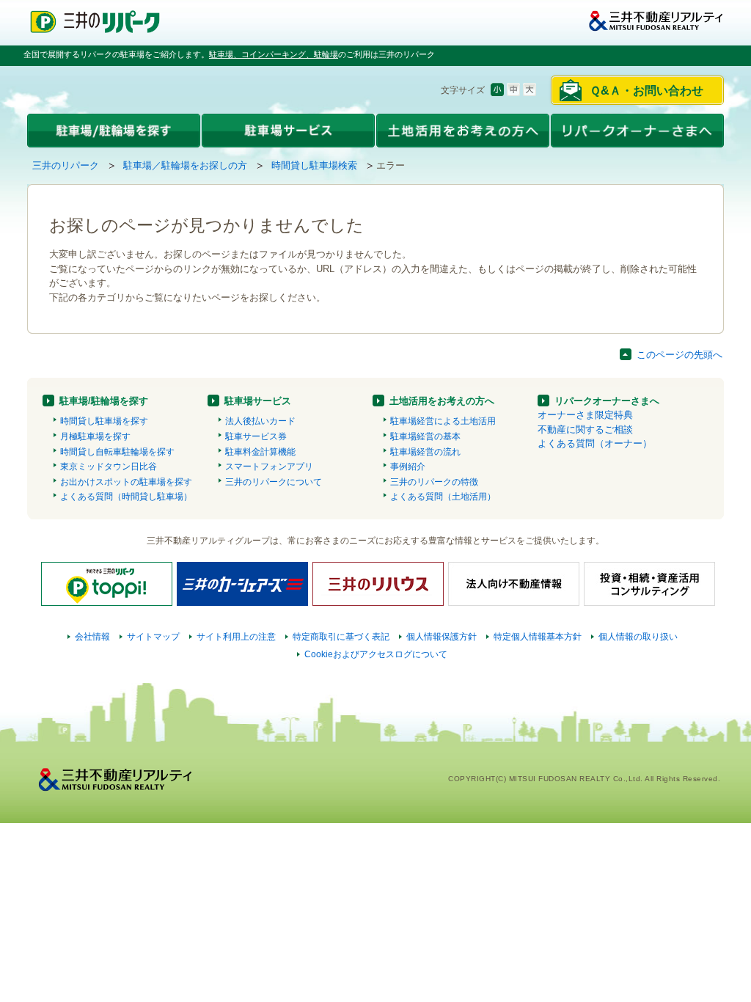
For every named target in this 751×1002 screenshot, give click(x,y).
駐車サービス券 (256, 436)
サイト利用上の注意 (236, 637)
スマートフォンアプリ (269, 466)
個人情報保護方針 (441, 637)
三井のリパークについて (273, 482)
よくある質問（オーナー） (595, 443)
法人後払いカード (260, 421)
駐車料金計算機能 (260, 452)
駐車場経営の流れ (425, 452)
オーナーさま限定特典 (585, 414)
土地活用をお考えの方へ (441, 400)
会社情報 (92, 637)
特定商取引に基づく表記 (341, 637)
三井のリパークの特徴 (434, 482)
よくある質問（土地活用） (443, 496)
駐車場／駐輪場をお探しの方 (185, 165)
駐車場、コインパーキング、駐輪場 (273, 54)
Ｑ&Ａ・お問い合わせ (646, 90)
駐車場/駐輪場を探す (103, 400)
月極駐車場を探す (95, 436)
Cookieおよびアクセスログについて (375, 654)
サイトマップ (153, 637)
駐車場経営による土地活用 (443, 421)
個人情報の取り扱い (638, 637)
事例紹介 (407, 466)
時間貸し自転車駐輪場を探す (117, 452)
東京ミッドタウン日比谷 (108, 466)
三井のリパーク (65, 165)
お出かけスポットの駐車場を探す (126, 482)
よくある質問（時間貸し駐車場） (126, 496)
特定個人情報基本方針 (538, 637)
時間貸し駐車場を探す (104, 421)
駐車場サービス (257, 400)
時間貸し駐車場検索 (314, 165)
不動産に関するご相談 (585, 429)
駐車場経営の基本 (425, 436)
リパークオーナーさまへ (606, 400)
